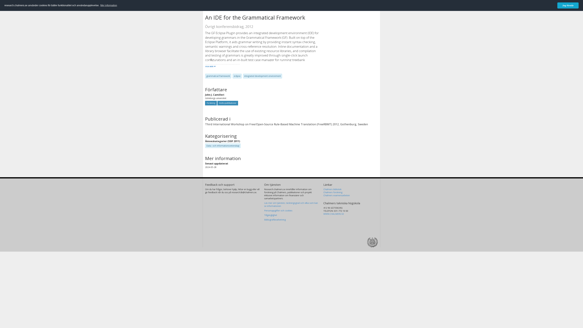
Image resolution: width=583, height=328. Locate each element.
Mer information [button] (108, 5)
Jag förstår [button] (568, 5)
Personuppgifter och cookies (278, 210)
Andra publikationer (227, 103)
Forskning (211, 103)
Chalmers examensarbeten (336, 195)
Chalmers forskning (332, 192)
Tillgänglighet (270, 215)
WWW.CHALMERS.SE (333, 213)
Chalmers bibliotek (332, 189)
